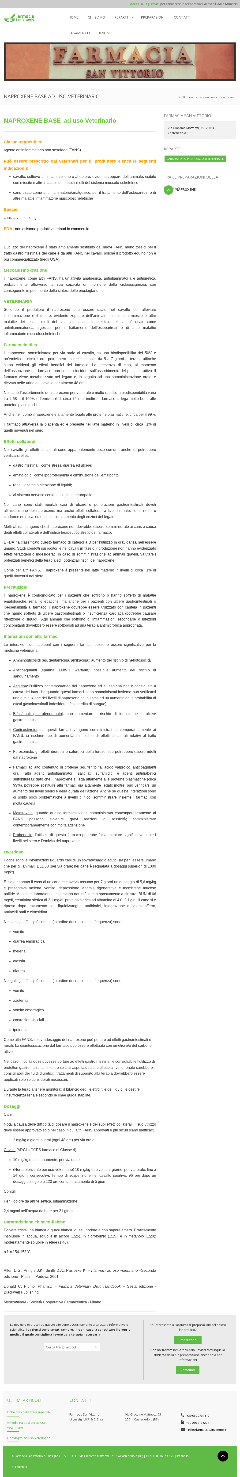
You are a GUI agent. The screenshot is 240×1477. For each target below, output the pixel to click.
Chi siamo (96, 17)
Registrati (152, 4)
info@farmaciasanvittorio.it (207, 1430)
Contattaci (188, 1370)
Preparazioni (153, 17)
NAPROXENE (186, 189)
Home (73, 17)
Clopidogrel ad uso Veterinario (28, 1438)
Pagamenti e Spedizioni (89, 33)
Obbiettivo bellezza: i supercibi (29, 1412)
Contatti (182, 17)
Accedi (135, 4)
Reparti (121, 17)
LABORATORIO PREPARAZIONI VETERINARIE (195, 159)
